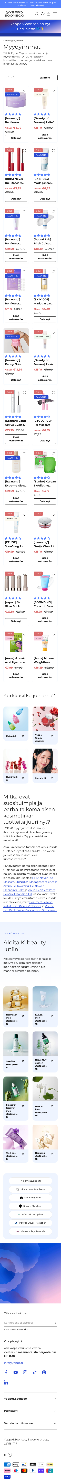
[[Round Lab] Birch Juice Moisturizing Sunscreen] (44, 219)
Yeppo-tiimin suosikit (39, 738)
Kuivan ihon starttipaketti (41, 1019)
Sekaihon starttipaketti (12, 1064)
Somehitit (40, 778)
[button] (47, 13)
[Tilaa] (52, 1323)
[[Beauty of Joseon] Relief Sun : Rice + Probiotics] (44, 98)
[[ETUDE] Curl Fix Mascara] (44, 401)
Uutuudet (11, 736)
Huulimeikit (11, 778)
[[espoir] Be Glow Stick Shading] (16, 582)
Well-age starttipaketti (12, 1156)
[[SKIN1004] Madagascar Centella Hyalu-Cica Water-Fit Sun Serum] (44, 159)
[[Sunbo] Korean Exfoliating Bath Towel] (44, 462)
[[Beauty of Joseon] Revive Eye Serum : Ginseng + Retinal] (44, 340)
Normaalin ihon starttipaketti (12, 1019)
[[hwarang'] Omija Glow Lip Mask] (44, 522)
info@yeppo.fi (13, 1362)
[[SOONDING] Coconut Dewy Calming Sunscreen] (44, 582)
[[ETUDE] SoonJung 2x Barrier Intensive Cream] (16, 522)
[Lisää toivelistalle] (25, 90)
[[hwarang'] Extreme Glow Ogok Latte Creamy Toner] (16, 462)
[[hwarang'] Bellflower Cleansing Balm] (16, 98)
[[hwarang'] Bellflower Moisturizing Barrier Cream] (16, 219)
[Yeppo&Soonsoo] (30, 1273)
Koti (5, 40)
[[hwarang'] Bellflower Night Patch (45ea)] (16, 279)
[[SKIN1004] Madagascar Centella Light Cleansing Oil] (44, 279)
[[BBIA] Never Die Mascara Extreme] (16, 159)
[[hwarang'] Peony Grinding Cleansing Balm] (16, 340)
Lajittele (45, 77)
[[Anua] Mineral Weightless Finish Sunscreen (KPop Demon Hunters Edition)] (44, 642)
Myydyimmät (16, 40)
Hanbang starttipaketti (41, 1156)
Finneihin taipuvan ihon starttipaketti (12, 1111)
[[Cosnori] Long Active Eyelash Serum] (16, 401)
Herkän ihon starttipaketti (41, 1111)
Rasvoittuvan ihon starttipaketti (41, 1064)
